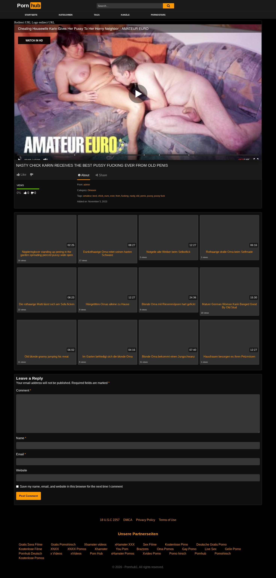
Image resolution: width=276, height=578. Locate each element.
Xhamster (101, 549)
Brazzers (143, 549)
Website (21, 470)
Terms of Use (167, 520)
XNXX (55, 549)
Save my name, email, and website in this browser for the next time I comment (71, 486)
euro (106, 196)
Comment (23, 390)
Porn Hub (96, 553)
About (85, 175)
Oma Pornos (165, 549)
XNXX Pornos (76, 549)
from (118, 196)
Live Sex (210, 549)
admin (87, 184)
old (137, 196)
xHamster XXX (125, 544)
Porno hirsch (177, 553)
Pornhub (200, 553)
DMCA (127, 520)
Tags (97, 15)
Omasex (92, 190)
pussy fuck (159, 196)
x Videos (56, 553)
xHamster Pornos (122, 553)
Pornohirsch (223, 553)
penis (143, 196)
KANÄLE (125, 15)
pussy (150, 196)
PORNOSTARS (158, 15)
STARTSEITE (31, 15)
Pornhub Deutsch (30, 553)
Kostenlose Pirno (176, 544)
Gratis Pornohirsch (63, 544)
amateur (87, 196)
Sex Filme (150, 544)
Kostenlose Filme (30, 549)
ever (112, 196)
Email (21, 454)
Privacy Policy (145, 520)
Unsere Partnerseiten (138, 534)
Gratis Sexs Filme (30, 544)
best (95, 196)
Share (102, 175)
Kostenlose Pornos (31, 558)
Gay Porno (189, 549)
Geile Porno (233, 549)
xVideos (76, 553)
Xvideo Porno (152, 553)
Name (21, 438)
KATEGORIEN (65, 15)
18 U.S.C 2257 (110, 520)
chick (100, 196)
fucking (125, 196)
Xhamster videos (95, 544)
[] (168, 5)
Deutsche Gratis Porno (211, 544)
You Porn (122, 549)
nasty (132, 196)
